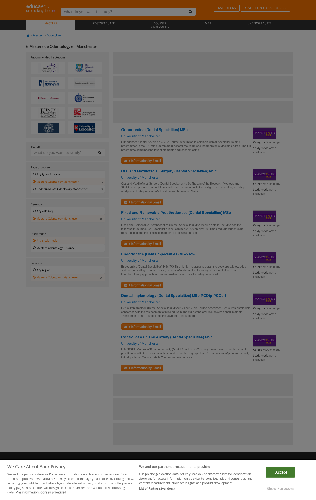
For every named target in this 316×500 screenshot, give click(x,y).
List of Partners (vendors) (157, 489)
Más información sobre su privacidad (40, 492)
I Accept (280, 472)
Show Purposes (280, 488)
